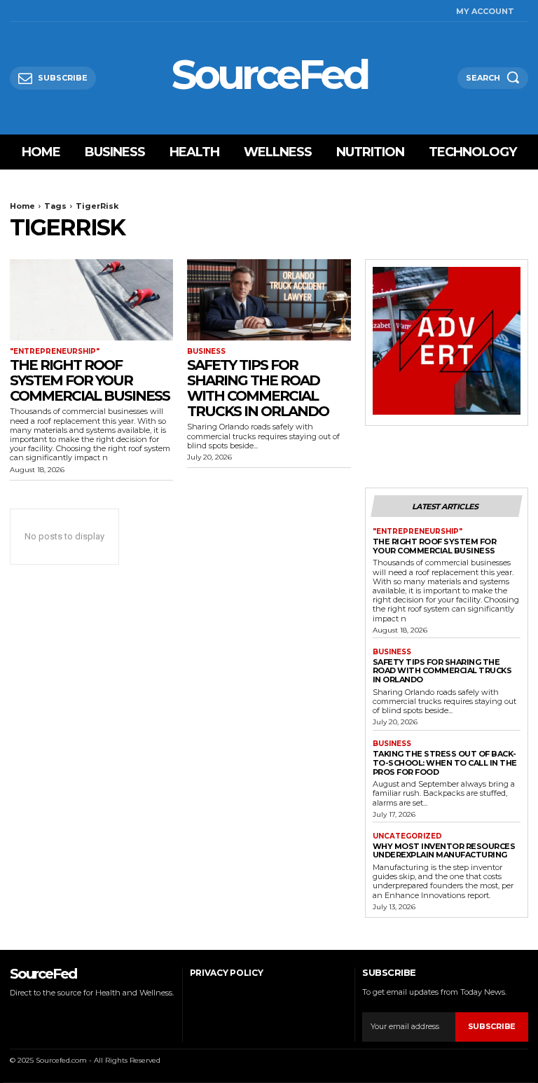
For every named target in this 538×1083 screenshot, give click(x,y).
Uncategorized (407, 836)
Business (206, 351)
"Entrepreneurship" (54, 351)
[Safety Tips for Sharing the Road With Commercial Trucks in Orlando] (268, 300)
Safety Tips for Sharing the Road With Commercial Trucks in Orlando (258, 388)
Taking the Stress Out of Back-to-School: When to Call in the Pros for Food (445, 762)
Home (22, 206)
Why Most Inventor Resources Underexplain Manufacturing (444, 850)
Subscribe (492, 1026)
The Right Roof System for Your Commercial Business (90, 380)
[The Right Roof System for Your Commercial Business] (91, 300)
